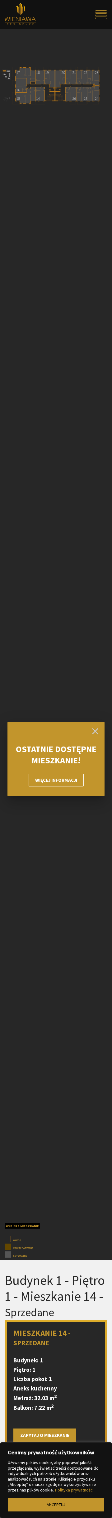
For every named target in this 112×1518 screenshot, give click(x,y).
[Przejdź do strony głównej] (17, 14)
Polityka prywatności (74, 1490)
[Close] (95, 731)
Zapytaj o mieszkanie (44, 1435)
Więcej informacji (56, 780)
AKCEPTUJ (56, 1504)
